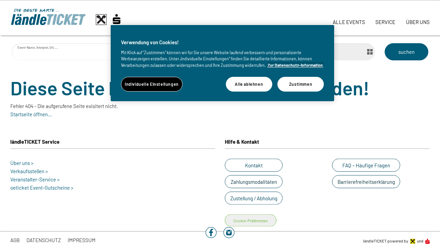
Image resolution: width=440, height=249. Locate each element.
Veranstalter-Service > (35, 179)
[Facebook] (211, 232)
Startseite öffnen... (31, 114)
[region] (222, 63)
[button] (254, 165)
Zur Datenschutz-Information (295, 64)
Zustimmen (300, 83)
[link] (349, 18)
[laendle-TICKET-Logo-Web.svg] (72, 19)
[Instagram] (229, 232)
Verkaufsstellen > (29, 171)
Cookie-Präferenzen (250, 220)
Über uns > (22, 163)
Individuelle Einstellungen (152, 83)
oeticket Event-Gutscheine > (42, 188)
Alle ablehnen (249, 83)
